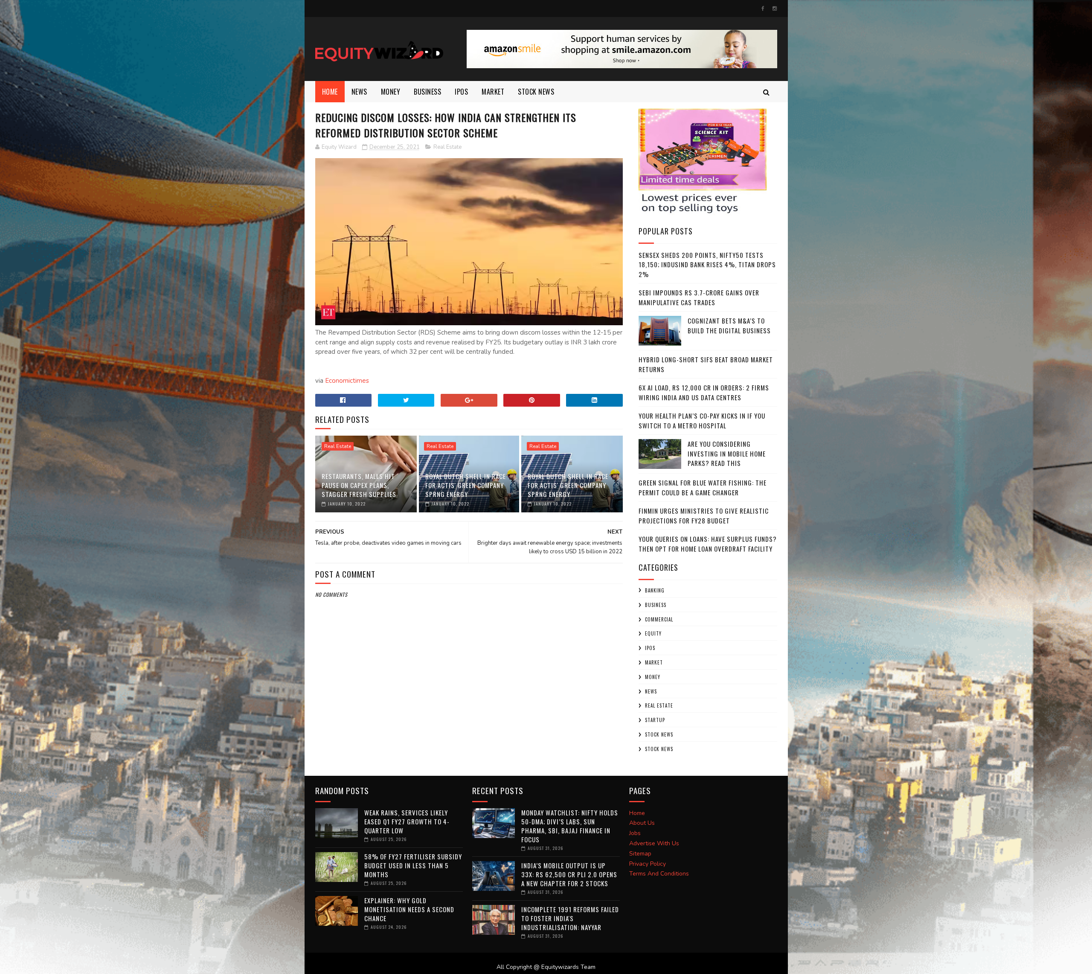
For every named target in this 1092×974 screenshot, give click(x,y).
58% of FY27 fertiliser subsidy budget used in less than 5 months (413, 865)
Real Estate (447, 147)
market (493, 92)
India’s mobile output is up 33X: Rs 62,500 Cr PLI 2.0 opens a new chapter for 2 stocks (569, 874)
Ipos (461, 92)
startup (655, 720)
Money (391, 92)
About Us (642, 823)
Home (330, 92)
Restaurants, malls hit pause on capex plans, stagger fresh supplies (359, 485)
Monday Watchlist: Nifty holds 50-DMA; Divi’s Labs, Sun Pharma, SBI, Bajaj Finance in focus (569, 826)
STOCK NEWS (659, 749)
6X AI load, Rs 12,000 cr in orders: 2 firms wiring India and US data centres (704, 392)
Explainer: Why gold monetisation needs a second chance (409, 909)
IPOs (650, 648)
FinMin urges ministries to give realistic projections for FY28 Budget (704, 515)
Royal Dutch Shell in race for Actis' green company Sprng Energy (465, 485)
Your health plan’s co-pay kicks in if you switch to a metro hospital (702, 420)
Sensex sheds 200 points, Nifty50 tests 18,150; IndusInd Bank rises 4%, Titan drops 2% (707, 264)
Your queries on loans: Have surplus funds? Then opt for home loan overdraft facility (708, 543)
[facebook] (762, 8)
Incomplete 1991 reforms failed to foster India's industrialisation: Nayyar (570, 918)
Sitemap (640, 854)
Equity (653, 633)
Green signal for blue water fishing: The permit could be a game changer (703, 487)
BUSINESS (427, 92)
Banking (655, 590)
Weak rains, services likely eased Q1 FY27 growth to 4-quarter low (407, 821)
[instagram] (775, 8)
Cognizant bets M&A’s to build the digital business (729, 325)
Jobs (635, 833)
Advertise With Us (654, 843)
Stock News (536, 92)
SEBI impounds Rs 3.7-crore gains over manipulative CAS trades (699, 297)
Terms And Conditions (659, 874)
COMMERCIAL (659, 619)
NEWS (359, 92)
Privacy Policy (647, 864)
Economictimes (347, 380)
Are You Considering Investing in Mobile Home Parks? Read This (727, 453)
